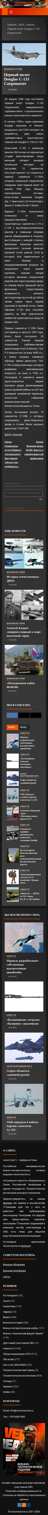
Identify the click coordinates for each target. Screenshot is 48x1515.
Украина (7, 1386)
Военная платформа (14, 1270)
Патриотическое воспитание (19, 1375)
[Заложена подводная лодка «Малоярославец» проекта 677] (13, 812)
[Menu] (11, 11)
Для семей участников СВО (18, 1343)
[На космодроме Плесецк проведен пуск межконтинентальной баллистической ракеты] (13, 855)
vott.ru (6, 1276)
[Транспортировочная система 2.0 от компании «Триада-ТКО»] (13, 876)
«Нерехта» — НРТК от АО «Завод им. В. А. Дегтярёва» (30, 896)
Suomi (6, 1301)
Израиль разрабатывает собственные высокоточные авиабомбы (27, 743)
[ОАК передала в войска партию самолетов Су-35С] (13, 795)
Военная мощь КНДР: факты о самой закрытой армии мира (33, 450)
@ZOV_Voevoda (13, 434)
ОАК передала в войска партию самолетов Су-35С (29, 797)
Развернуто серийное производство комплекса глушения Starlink (28, 834)
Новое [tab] (11, 727)
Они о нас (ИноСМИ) (14, 1364)
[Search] (43, 11)
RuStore (26, 1246)
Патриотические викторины (19, 1370)
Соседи (7, 1381)
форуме (7, 1203)
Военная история (13, 69)
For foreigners (10, 1295)
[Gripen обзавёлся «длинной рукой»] (13, 778)
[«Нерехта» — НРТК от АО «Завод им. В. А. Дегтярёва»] (13, 894)
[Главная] (5, 12)
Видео (6, 1317)
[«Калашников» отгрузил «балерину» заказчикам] (13, 761)
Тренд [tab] (23, 727)
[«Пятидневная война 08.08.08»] (24, 660)
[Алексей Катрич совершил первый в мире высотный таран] (24, 605)
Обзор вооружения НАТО (29, 775)
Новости (24, 733)
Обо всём (8, 1359)
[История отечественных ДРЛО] (24, 554)
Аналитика (9, 1306)
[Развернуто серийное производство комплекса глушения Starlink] (13, 832)
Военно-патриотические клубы (20, 1328)
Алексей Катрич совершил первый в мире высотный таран (24, 632)
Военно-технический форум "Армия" (23, 1333)
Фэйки (6, 1392)
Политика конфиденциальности (23, 1491)
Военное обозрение (14, 1264)
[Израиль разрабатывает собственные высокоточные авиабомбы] (13, 741)
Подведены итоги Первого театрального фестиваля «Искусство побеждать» (13, 454)
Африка (7, 1311)
